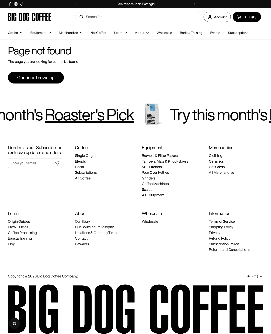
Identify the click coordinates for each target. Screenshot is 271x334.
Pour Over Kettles (155, 172)
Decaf (79, 166)
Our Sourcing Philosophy (94, 226)
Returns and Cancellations (229, 249)
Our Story (82, 221)
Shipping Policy (221, 226)
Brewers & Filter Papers (160, 155)
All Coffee (83, 178)
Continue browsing (36, 77)
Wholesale (150, 221)
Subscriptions (86, 172)
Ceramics (216, 161)
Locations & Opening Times (96, 232)
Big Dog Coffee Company (57, 276)
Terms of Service (222, 221)
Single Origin (85, 155)
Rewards (82, 244)
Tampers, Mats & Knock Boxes (165, 161)
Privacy (214, 232)
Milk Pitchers (152, 166)
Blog (11, 244)
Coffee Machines (155, 183)
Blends (80, 161)
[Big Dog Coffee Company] (29, 17)
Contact (81, 238)
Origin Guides (19, 221)
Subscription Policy (224, 244)
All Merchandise (221, 172)
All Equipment (153, 195)
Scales (147, 189)
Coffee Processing (22, 232)
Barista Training (20, 238)
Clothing (215, 155)
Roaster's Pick (82, 114)
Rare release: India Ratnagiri (135, 4)
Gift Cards (217, 166)
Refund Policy (220, 238)
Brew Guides (18, 226)
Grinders (148, 178)
